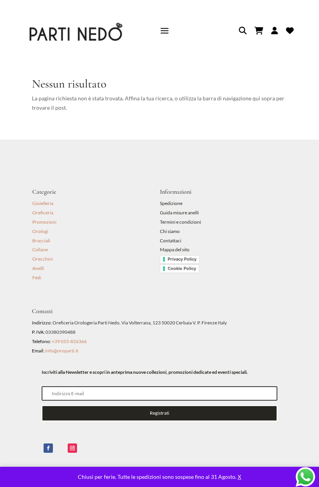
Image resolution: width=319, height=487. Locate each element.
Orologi (40, 231)
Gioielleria (42, 203)
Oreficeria (42, 212)
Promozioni (44, 222)
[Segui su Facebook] (48, 448)
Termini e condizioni (181, 222)
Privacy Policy (182, 259)
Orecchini (42, 259)
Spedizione (171, 203)
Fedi (36, 277)
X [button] (239, 476)
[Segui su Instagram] (72, 448)
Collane (40, 249)
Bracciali (41, 240)
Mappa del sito (174, 249)
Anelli (38, 268)
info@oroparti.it (61, 351)
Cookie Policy (182, 268)
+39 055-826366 (69, 341)
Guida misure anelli (179, 212)
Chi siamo (170, 231)
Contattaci (170, 240)
